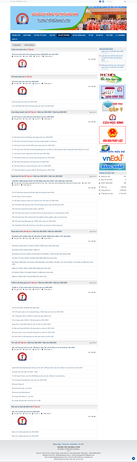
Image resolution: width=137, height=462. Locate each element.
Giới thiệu (27, 35)
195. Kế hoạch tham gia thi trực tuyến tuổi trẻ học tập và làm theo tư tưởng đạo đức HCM (40, 213)
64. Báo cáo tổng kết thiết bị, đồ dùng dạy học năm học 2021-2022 (33, 328)
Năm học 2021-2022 (44, 112)
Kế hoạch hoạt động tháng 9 (21, 392)
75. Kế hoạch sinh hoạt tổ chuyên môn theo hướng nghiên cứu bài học (34, 141)
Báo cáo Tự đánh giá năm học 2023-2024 (25, 436)
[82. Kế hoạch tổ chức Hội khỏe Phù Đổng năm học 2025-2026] (22, 126)
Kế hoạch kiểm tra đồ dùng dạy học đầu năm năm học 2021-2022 (33, 336)
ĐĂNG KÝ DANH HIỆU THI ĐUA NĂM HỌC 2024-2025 (29, 276)
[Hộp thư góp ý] (112, 106)
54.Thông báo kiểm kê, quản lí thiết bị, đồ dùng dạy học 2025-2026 (33, 170)
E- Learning (120, 35)
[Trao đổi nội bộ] (112, 149)
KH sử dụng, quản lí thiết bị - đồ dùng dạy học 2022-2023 (30, 320)
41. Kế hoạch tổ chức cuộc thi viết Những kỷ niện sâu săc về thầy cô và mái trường (38, 376)
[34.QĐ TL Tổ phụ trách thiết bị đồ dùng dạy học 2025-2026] (22, 296)
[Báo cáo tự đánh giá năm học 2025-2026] (22, 421)
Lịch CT (14, 39)
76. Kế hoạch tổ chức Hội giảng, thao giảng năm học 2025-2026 (32, 137)
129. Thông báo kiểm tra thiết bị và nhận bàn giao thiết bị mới (31, 316)
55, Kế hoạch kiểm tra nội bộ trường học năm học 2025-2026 (31, 166)
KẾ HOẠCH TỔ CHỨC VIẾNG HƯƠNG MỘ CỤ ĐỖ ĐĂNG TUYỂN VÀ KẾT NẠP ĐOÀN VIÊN (41, 254)
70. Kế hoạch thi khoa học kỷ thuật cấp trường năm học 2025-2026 (33, 157)
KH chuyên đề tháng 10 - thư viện (22, 396)
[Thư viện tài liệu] (112, 78)
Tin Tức (52, 35)
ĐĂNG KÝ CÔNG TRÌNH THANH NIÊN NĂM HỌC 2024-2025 (31, 268)
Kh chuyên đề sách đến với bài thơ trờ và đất (26, 400)
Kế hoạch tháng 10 (18, 384)
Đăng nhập (57, 444)
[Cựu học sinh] (112, 119)
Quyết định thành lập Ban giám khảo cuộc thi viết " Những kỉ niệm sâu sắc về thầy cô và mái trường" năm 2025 (47, 367)
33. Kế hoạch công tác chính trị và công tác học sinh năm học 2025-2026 (35, 200)
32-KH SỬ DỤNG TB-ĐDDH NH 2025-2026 (25, 308)
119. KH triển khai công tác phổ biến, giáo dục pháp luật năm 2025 (33, 192)
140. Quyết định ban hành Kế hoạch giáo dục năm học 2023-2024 (33, 106)
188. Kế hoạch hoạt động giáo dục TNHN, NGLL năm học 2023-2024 (34, 221)
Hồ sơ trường (64, 35)
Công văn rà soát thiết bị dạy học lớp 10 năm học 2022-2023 (31, 324)
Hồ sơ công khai (79, 35)
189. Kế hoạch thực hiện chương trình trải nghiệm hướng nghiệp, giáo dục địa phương (39, 217)
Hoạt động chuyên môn (19, 112)
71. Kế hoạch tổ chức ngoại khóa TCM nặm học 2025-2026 (31, 153)
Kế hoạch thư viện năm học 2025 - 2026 (25, 372)
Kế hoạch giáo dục (17, 76)
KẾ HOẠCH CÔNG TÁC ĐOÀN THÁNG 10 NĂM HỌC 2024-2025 (32, 272)
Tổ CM (90, 35)
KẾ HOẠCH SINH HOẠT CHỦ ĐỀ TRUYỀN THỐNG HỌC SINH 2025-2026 (35, 246)
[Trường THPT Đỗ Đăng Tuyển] (22, 19)
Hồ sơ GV (99, 35)
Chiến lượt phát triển (18, 49)
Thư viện (109, 35)
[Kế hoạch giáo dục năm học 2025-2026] (22, 91)
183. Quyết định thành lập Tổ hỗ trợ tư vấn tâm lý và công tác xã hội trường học (37, 225)
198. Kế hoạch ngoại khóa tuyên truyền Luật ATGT (28, 209)
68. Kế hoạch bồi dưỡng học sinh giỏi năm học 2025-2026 (30, 162)
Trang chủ (65, 444)
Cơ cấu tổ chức (40, 35)
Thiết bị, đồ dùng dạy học (20, 283)
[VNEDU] (112, 158)
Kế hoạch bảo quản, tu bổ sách (22, 388)
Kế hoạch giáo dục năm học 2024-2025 (24, 102)
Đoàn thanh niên (17, 231)
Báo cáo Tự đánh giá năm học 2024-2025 (25, 432)
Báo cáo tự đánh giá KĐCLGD (21, 407)
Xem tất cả (93, 112)
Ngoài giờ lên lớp (17, 176)
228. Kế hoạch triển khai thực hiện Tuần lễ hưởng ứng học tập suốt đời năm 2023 (38, 205)
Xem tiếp (91, 59)
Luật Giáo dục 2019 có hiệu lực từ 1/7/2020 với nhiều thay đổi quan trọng (112, 54)
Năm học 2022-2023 (59, 112)
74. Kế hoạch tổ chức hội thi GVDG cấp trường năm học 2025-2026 (33, 145)
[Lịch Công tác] (112, 92)
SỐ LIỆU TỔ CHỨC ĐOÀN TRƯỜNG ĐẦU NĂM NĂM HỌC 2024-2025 (34, 258)
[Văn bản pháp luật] (112, 135)
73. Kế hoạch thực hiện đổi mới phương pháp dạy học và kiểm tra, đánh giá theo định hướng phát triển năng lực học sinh (50, 149)
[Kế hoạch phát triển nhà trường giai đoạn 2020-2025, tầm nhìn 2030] (22, 63)
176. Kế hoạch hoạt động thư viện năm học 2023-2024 (29, 380)
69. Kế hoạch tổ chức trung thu (22, 196)
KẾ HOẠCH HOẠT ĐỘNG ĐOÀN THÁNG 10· (26, 250)
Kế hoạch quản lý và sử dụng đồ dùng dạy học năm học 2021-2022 (33, 332)
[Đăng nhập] (112, 166)
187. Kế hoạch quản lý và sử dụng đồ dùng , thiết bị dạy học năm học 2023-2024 (37, 312)
